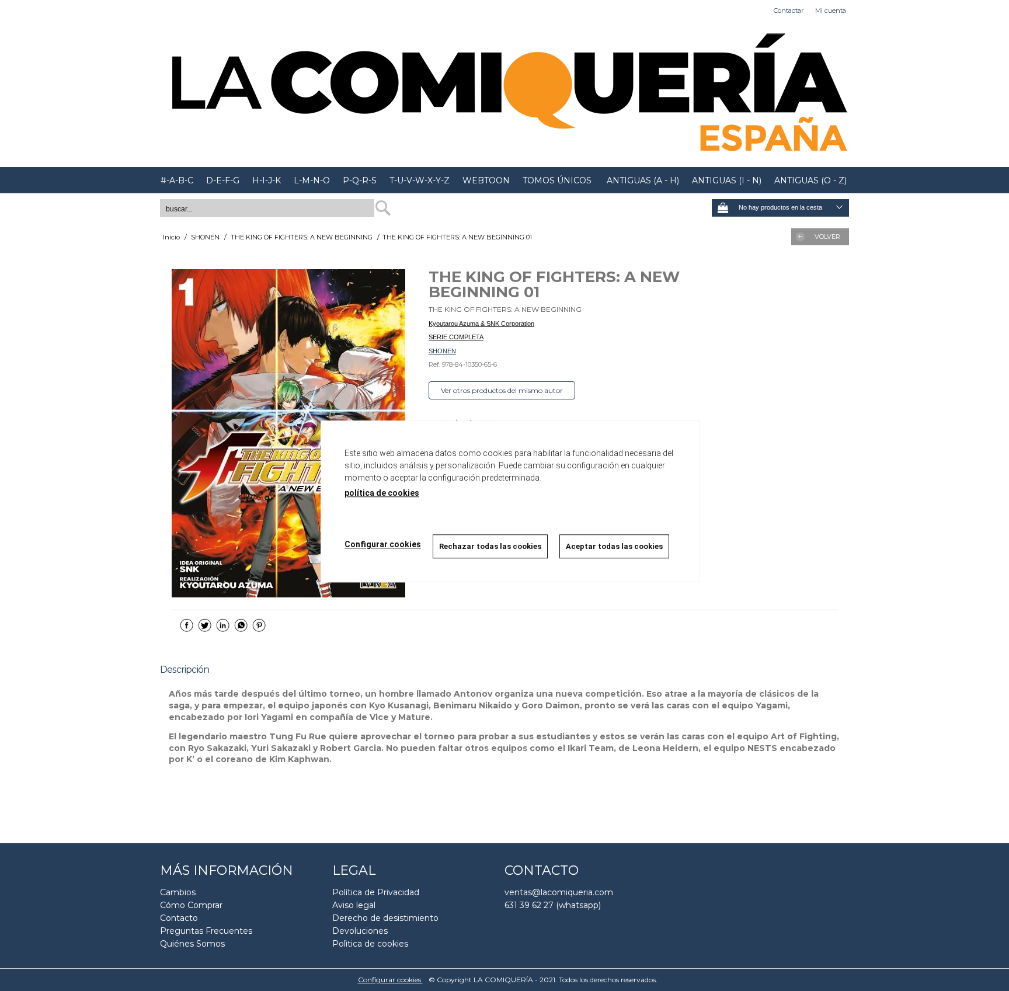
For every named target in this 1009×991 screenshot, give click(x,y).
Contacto (179, 918)
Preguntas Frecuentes (206, 931)
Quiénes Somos (192, 943)
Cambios (178, 892)
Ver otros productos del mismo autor (502, 390)
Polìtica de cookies (370, 943)
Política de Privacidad (375, 892)
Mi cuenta (830, 10)
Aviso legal (353, 905)
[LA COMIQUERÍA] (504, 94)
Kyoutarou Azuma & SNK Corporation (481, 323)
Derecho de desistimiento (385, 918)
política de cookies (382, 493)
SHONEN (442, 350)
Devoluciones (360, 931)
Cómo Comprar (191, 905)
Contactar (788, 10)
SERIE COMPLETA (456, 336)
